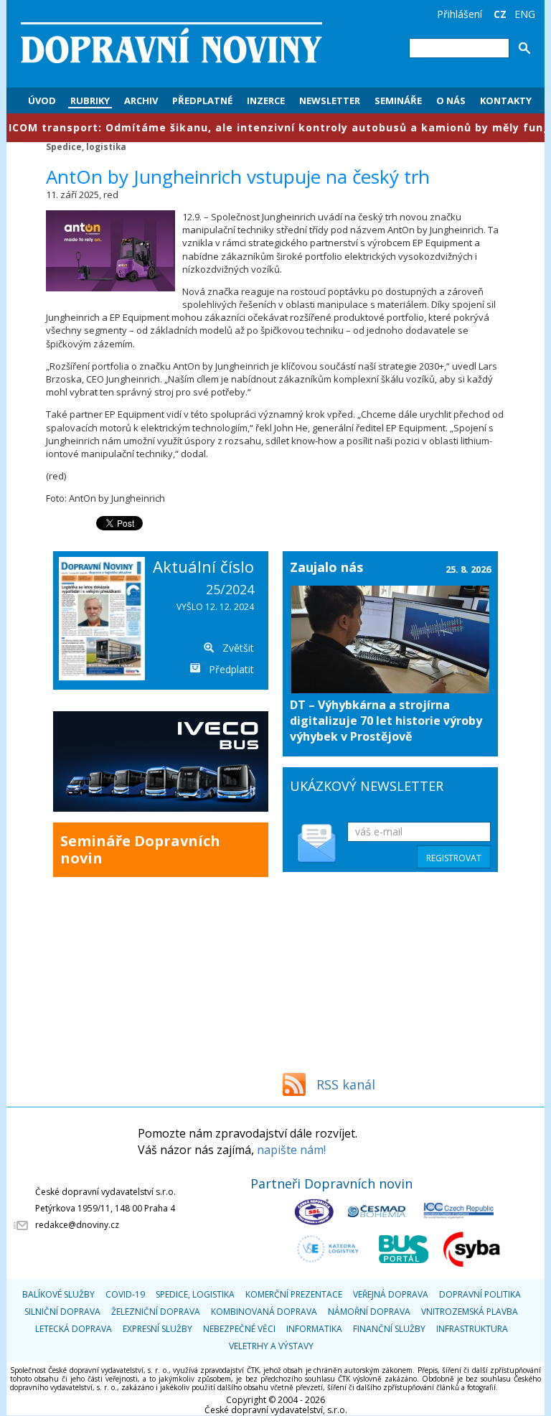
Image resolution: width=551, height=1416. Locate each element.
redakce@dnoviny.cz (77, 1225)
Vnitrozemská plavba (469, 1311)
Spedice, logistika (86, 146)
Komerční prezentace (293, 1294)
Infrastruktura (472, 1329)
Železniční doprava (155, 1311)
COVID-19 (125, 1294)
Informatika (314, 1329)
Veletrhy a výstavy (271, 1346)
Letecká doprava (73, 1329)
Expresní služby (157, 1329)
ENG (524, 14)
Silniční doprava (62, 1311)
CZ (500, 14)
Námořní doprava (369, 1311)
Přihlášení (459, 14)
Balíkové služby (58, 1294)
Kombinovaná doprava (264, 1311)
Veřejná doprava (390, 1294)
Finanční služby (389, 1329)
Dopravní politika (480, 1294)
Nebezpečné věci (239, 1329)
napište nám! (291, 1150)
